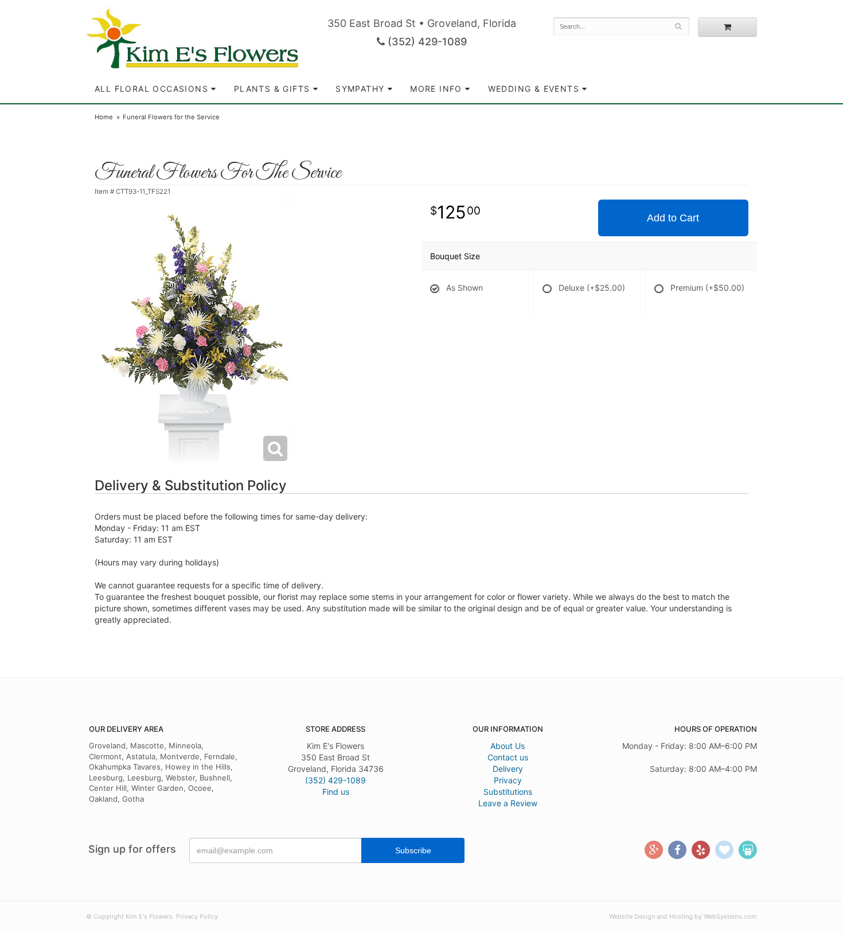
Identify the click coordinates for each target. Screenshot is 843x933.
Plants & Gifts (272, 88)
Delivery (508, 769)
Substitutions (507, 792)
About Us (507, 746)
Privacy (508, 780)
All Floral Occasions (151, 88)
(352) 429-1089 (426, 42)
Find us (335, 792)
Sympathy (359, 88)
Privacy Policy (197, 916)
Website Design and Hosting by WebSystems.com (683, 916)
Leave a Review (507, 803)
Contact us (507, 757)
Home (104, 117)
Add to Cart (673, 218)
